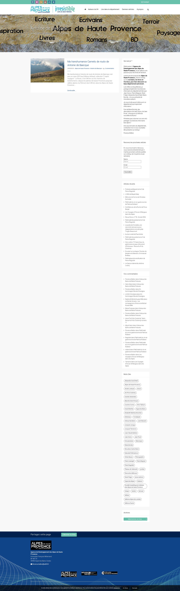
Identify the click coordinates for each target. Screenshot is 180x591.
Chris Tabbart (141, 405)
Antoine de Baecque (96, 68)
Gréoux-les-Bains (130, 421)
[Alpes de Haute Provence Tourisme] (53, 2)
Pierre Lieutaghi (129, 461)
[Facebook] (32, 2)
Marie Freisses (130, 308)
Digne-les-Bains (141, 409)
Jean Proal (138, 437)
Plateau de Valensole (131, 469)
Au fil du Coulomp (130, 392)
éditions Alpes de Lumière (133, 499)
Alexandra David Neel (131, 380)
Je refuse (125, 588)
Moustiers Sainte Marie (132, 449)
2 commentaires (109, 68)
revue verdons (139, 477)
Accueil (33, 33)
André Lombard (129, 389)
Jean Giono (128, 437)
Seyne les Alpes (129, 481)
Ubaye (127, 491)
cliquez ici (117, 588)
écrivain (141, 491)
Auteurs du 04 (93, 9)
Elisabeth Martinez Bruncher (133, 413)
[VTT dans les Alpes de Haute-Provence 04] (49, 2)
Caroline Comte (129, 405)
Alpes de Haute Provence (82, 68)
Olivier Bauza (129, 457)
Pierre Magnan (141, 461)
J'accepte (134, 588)
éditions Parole (129, 503)
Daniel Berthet (129, 409)
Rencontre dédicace (131, 473)
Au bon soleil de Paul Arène (134, 234)
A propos (140, 9)
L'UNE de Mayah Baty (132, 194)
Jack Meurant (142, 421)
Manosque (139, 441)
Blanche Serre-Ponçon (131, 401)
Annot (139, 389)
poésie (142, 469)
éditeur (127, 495)
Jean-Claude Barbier (131, 433)
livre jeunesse (129, 441)
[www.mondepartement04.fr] (69, 574)
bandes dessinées (130, 397)
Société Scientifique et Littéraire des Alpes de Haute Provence (134, 486)
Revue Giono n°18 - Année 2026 (135, 217)
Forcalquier (136, 417)
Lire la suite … (71, 90)
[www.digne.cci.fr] (110, 573)
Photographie (139, 457)
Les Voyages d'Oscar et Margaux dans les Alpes (134, 357)
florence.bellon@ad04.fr (41, 564)
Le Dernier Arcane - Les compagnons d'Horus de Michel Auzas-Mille (135, 303)
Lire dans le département (110, 9)
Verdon (134, 491)
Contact (146, 2)
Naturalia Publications (131, 453)
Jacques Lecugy (130, 425)
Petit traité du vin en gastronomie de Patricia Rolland (136, 332)
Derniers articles (128, 9)
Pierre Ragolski (129, 465)
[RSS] (41, 2)
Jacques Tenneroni (130, 429)
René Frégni (128, 477)
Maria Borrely (129, 445)
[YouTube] (45, 2)
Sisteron (139, 481)
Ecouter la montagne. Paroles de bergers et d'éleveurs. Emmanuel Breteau (135, 253)
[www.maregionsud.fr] (90, 573)
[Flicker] (36, 2)
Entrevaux (128, 417)
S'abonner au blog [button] (68, 535)
